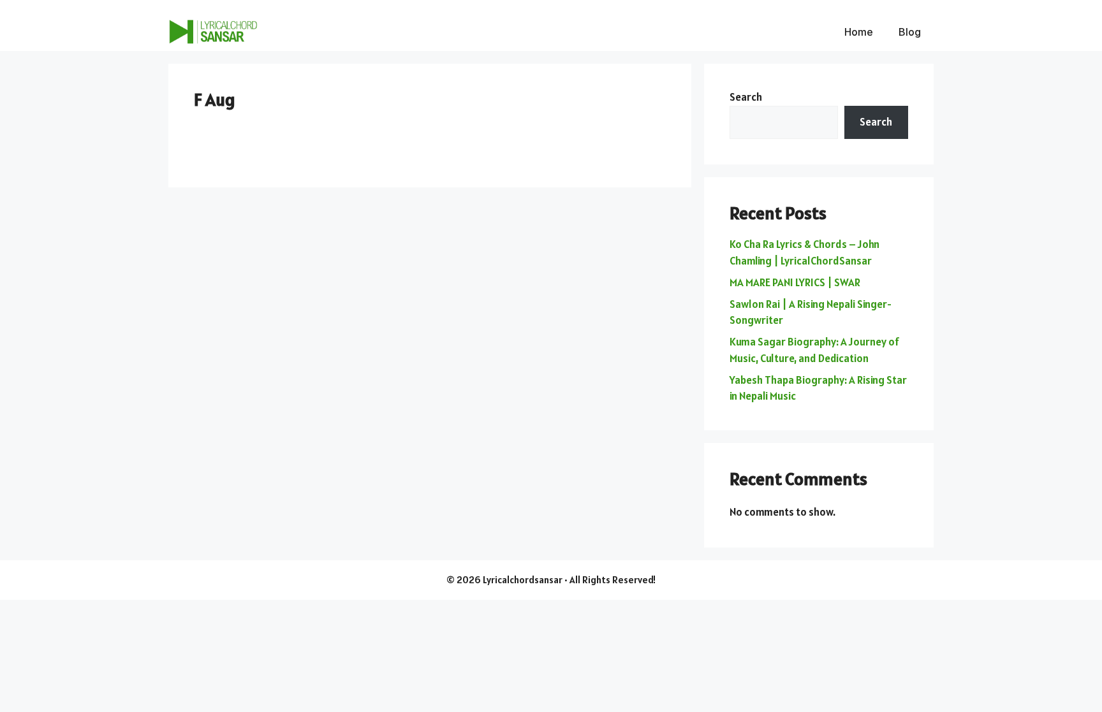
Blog (910, 31)
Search (746, 97)
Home (858, 31)
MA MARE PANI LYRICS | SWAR (795, 282)
